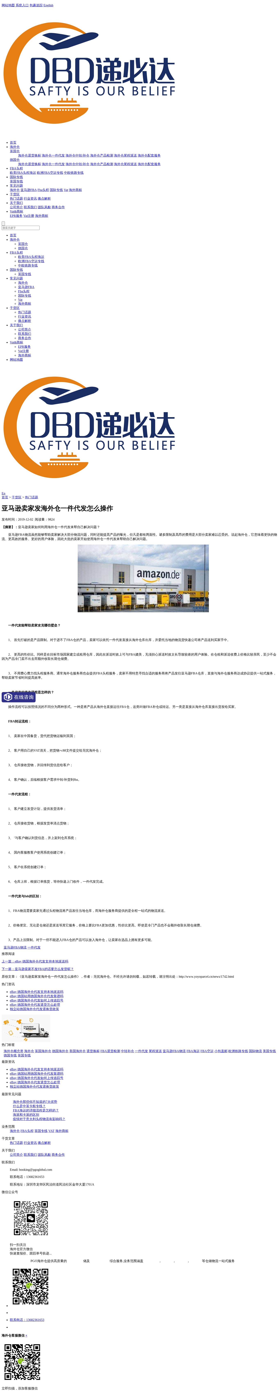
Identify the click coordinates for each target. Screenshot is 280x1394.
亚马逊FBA (28, 190)
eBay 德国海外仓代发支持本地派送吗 (36, 991)
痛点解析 (44, 198)
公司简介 (16, 207)
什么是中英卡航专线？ (29, 1106)
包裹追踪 (36, 5)
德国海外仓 (60, 1051)
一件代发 (34, 947)
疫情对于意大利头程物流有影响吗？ (39, 1119)
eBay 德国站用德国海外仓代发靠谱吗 (36, 996)
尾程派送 (155, 1051)
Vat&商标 (16, 211)
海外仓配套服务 (149, 155)
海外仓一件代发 (53, 155)
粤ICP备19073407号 (16, 1261)
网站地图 (8, 5)
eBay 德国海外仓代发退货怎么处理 (35, 1004)
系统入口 (22, 5)
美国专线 (269, 1051)
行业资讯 (30, 198)
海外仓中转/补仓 (77, 155)
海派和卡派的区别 (26, 1114)
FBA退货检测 (110, 1051)
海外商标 (75, 190)
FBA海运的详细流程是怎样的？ (36, 1110)
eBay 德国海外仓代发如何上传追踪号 (36, 1000)
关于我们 (16, 203)
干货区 (15, 194)
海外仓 (15, 147)
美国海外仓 (77, 1051)
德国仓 (15, 159)
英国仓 (15, 151)
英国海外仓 (43, 1051)
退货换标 (93, 1051)
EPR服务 (16, 215)
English (48, 5)
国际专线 (16, 177)
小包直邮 (221, 1051)
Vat (66, 190)
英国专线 (16, 181)
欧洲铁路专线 (238, 1051)
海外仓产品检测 (101, 155)
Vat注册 (28, 215)
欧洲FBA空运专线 (50, 172)
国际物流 (255, 1051)
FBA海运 (193, 1051)
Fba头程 (43, 190)
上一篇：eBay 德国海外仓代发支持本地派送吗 (35, 961)
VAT (51, 1131)
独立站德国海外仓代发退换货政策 (34, 1009)
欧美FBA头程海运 (23, 172)
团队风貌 (44, 207)
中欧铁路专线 (74, 172)
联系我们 (30, 207)
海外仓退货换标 (29, 155)
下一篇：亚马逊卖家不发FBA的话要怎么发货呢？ (38, 969)
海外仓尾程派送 (125, 155)
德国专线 (10, 1055)
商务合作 (58, 207)
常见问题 (16, 185)
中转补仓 (127, 1051)
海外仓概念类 (13, 1051)
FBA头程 (16, 168)
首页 (13, 142)
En (3, 493)
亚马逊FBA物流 (15, 947)
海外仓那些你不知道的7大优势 (35, 1101)
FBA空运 (207, 1051)
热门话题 (16, 198)
